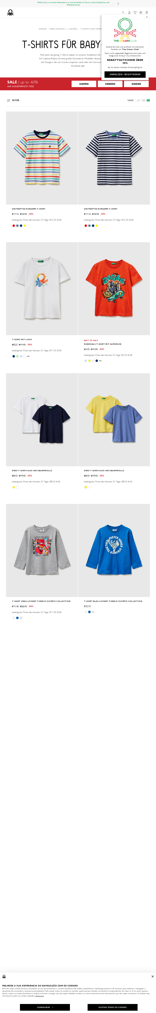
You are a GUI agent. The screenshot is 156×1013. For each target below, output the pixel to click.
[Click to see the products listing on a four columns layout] (143, 100)
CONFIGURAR (43, 1007)
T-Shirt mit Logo (22, 339)
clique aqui (39, 996)
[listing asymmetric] (138, 100)
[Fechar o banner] (153, 976)
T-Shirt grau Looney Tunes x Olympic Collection (41, 601)
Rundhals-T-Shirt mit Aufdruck (103, 344)
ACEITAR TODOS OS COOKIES (113, 1007)
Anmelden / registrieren (125, 74)
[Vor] (118, 3)
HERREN (110, 84)
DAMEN (84, 84)
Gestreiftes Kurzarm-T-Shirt (29, 209)
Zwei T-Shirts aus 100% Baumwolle (32, 470)
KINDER (136, 84)
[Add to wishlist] (11, 115)
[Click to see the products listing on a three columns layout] (148, 100)
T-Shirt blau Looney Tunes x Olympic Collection (113, 601)
